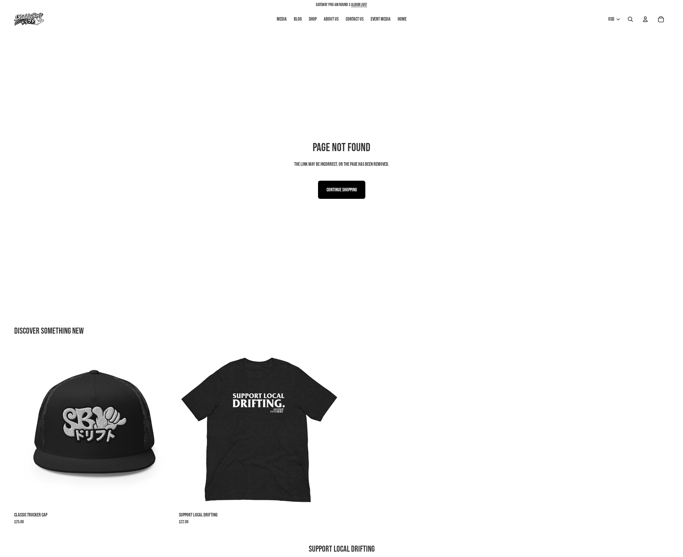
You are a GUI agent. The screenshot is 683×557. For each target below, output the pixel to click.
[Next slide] (164, 428)
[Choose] (328, 498)
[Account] (645, 19)
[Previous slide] (25, 428)
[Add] (163, 498)
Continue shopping (342, 190)
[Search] (630, 19)
